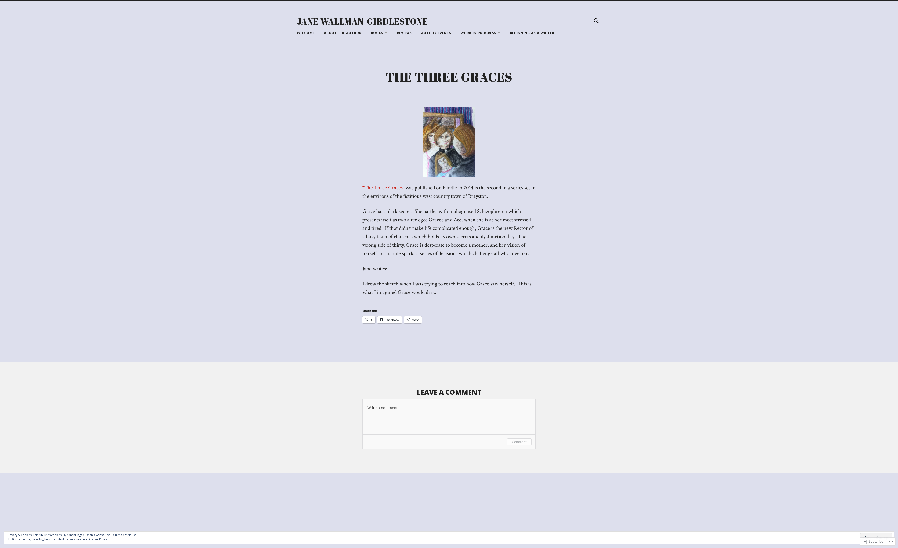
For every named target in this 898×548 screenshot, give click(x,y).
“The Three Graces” (383, 187)
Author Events (436, 33)
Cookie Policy (98, 539)
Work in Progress (478, 33)
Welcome (306, 33)
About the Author (343, 33)
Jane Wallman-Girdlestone (362, 21)
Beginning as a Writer (532, 33)
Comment (519, 442)
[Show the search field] (596, 20)
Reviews (404, 33)
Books (377, 33)
